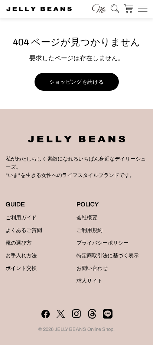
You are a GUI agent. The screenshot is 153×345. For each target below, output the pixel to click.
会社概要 (86, 217)
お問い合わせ (92, 268)
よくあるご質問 (24, 230)
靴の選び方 (19, 243)
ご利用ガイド (21, 217)
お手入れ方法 (21, 255)
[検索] (99, 8)
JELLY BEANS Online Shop (84, 329)
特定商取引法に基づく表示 (107, 255)
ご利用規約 (89, 230)
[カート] (128, 8)
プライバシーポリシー (102, 243)
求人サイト (89, 281)
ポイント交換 (21, 268)
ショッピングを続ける (76, 82)
